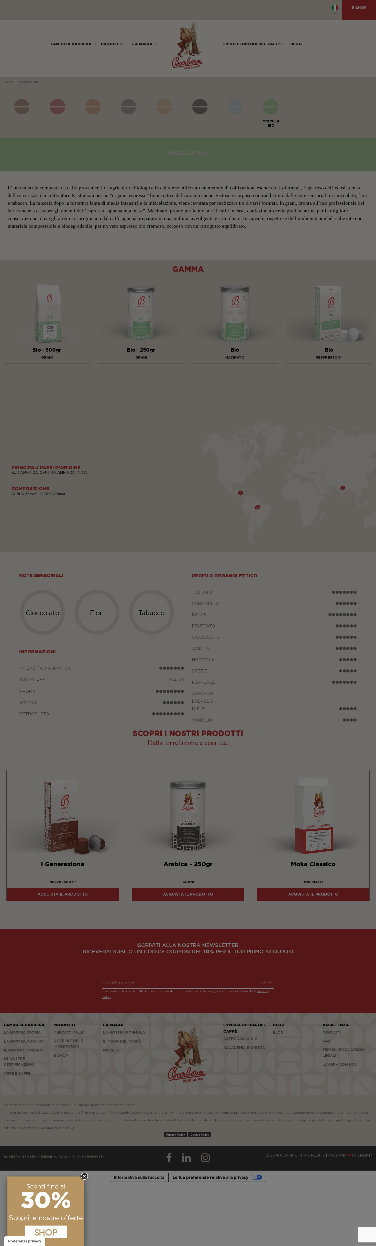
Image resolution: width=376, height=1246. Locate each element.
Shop (46, 1232)
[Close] (84, 1176)
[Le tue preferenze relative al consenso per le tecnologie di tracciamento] (24, 1241)
